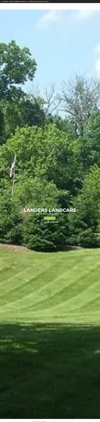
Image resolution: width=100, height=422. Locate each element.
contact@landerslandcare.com (19, 1)
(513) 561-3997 (53, 222)
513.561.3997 (6, 1)
